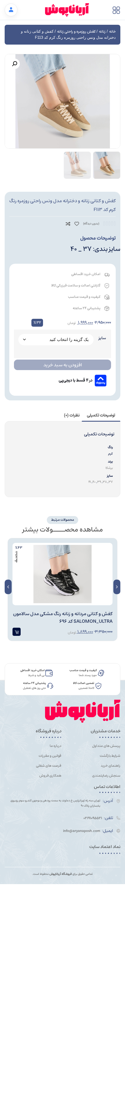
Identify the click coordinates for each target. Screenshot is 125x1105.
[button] (14, 64)
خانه (112, 31)
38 (105, 482)
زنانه (102, 31)
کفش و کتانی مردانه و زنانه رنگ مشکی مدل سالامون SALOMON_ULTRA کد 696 (62, 617)
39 (99, 482)
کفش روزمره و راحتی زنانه (76, 31)
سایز (102, 338)
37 (110, 482)
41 (89, 482)
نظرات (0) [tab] (72, 415)
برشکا (109, 468)
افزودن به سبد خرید (62, 365)
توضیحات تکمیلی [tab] (101, 415)
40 (94, 482)
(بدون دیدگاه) (91, 223)
